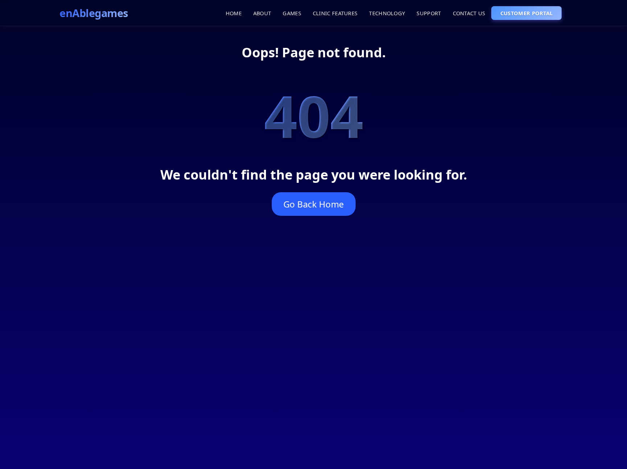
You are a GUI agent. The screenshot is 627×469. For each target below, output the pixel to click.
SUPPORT (429, 13)
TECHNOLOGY (387, 13)
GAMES (292, 13)
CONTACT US (469, 13)
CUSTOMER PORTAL (526, 13)
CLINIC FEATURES (335, 13)
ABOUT (262, 13)
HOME (234, 13)
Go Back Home (313, 204)
